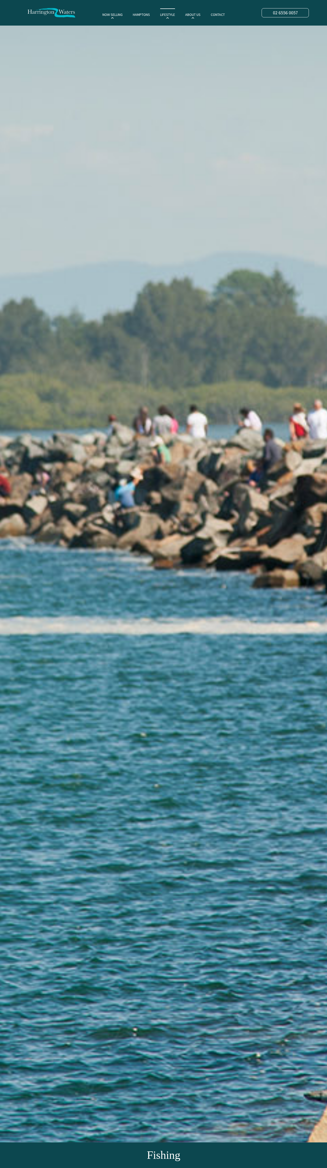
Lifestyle (167, 14)
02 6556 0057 (285, 13)
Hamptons (141, 14)
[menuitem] (112, 14)
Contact (218, 14)
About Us (193, 14)
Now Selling (112, 14)
